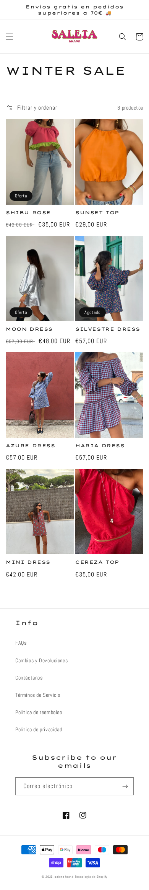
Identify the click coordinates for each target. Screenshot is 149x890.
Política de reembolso (38, 712)
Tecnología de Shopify (91, 877)
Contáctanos (29, 677)
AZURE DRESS (30, 445)
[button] (9, 36)
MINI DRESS (28, 562)
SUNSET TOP (97, 212)
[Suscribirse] (125, 786)
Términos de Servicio (37, 694)
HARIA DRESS (100, 445)
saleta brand (64, 877)
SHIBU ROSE (28, 212)
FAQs (20, 642)
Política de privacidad (38, 729)
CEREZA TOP (97, 562)
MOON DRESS (29, 329)
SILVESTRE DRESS (107, 329)
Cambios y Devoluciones (41, 660)
